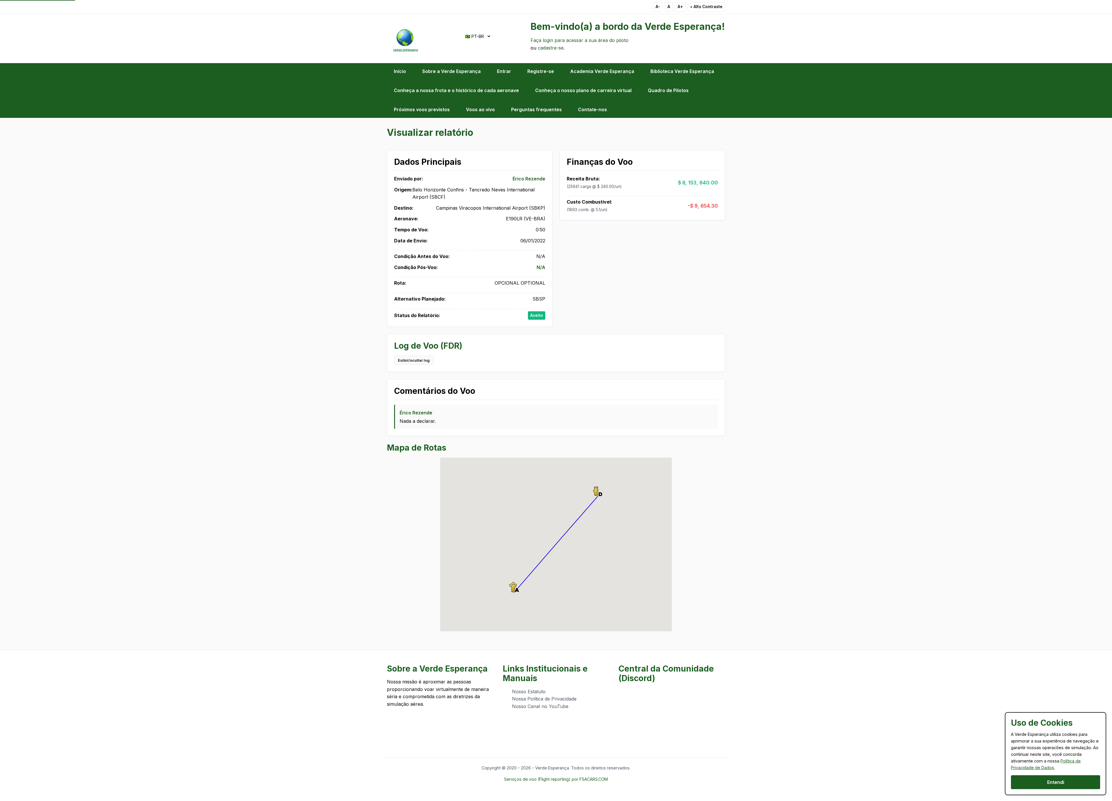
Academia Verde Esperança (602, 71)
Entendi (1055, 782)
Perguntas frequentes (536, 109)
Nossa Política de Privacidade (544, 699)
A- (658, 6)
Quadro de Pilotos (668, 90)
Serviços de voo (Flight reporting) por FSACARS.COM (556, 779)
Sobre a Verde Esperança (451, 71)
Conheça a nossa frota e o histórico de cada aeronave (456, 90)
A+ (680, 6)
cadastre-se (551, 48)
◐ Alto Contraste (706, 6)
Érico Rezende (529, 179)
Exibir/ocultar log (414, 360)
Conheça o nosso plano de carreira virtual (583, 90)
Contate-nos (592, 109)
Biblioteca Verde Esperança (682, 71)
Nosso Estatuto (529, 691)
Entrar (504, 71)
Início (400, 71)
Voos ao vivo (480, 109)
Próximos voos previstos (422, 109)
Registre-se (540, 71)
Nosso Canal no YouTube (540, 706)
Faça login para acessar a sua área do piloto (579, 40)
